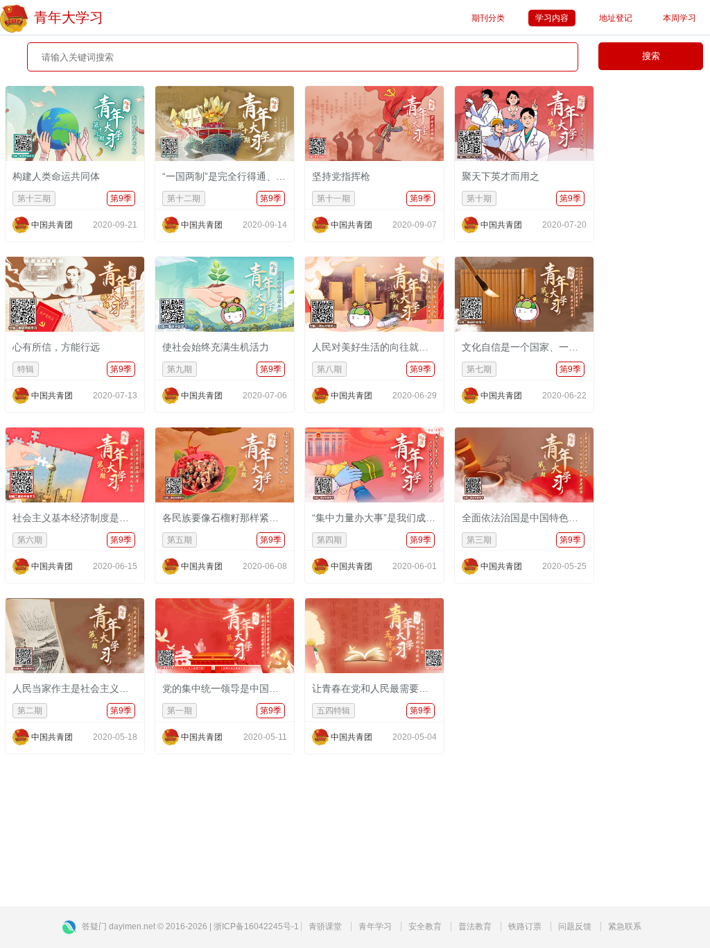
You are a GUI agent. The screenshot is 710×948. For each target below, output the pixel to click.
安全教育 (425, 926)
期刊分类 (488, 18)
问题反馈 (574, 926)
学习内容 (552, 18)
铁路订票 (525, 926)
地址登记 (615, 18)
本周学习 (679, 18)
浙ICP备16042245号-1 (256, 926)
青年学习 (375, 926)
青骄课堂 (325, 926)
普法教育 (475, 926)
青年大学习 (68, 17)
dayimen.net (132, 926)
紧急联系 (624, 926)
